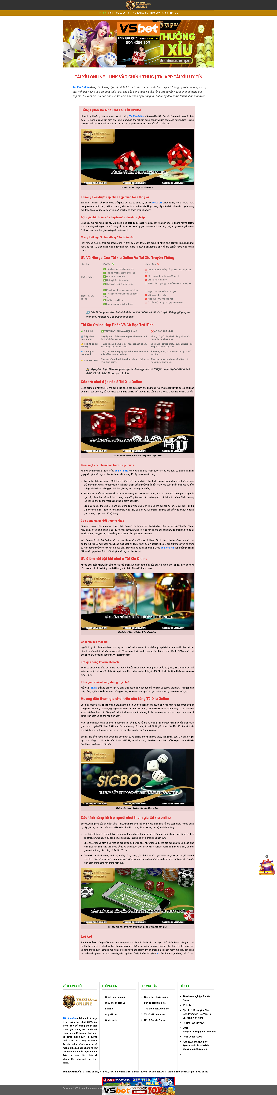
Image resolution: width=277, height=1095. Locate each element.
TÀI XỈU (102, 13)
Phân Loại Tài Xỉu (159, 13)
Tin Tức (174, 13)
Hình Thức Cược (117, 13)
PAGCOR (157, 202)
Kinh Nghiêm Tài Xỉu (138, 13)
